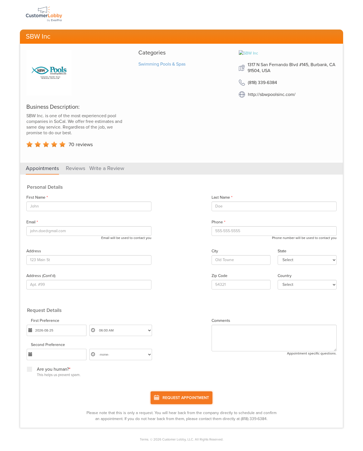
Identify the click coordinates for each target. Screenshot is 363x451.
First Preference (45, 320)
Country (285, 276)
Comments (221, 320)
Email (32, 222)
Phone (218, 222)
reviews (81, 144)
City (215, 251)
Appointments (42, 168)
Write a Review (106, 168)
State (282, 251)
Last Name (222, 197)
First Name (37, 197)
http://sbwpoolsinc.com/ (272, 94)
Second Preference (48, 345)
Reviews (75, 168)
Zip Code (219, 276)
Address (33, 251)
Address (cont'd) (40, 276)
